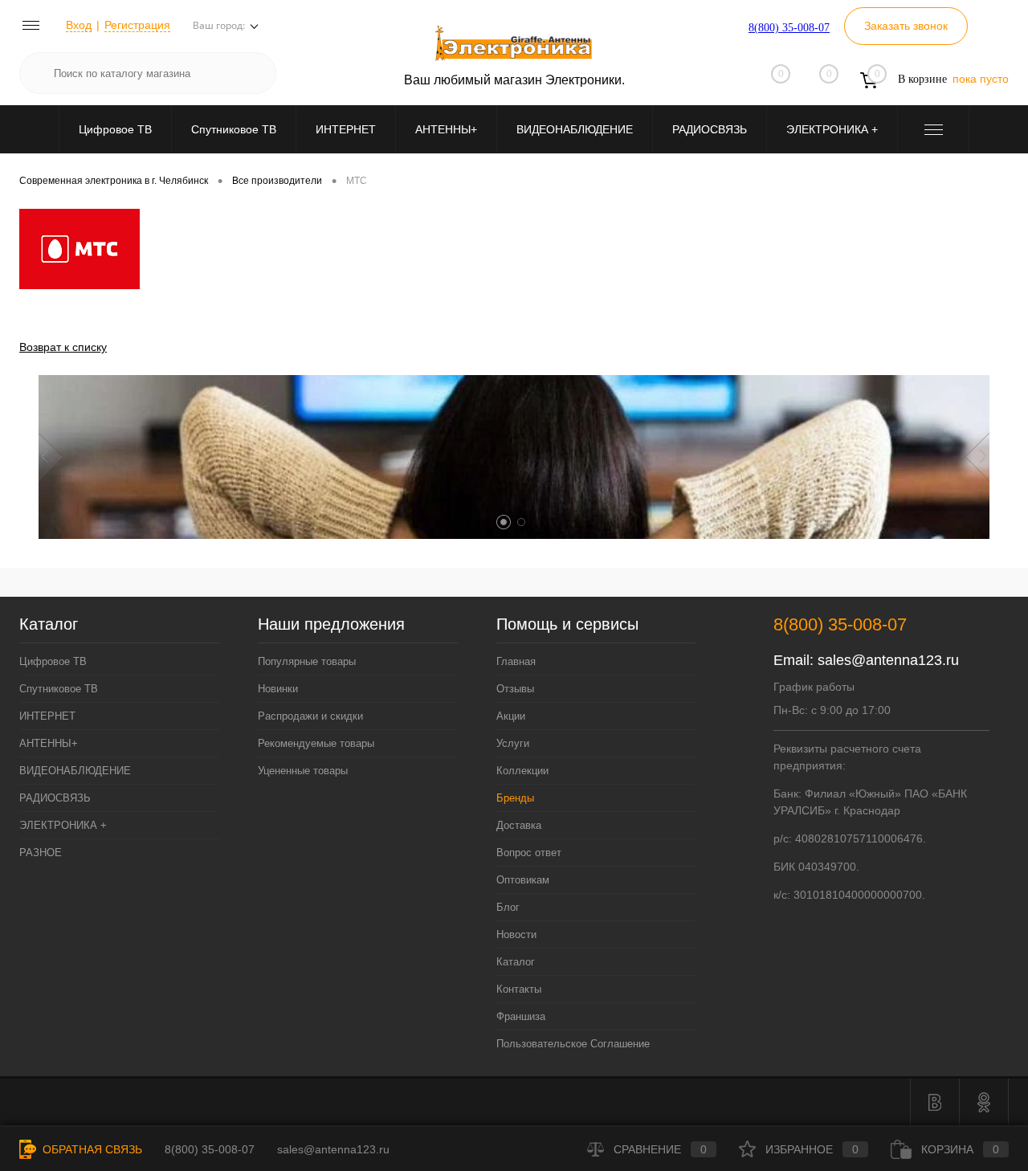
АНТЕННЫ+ (446, 129)
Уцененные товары (303, 771)
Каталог (515, 962)
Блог (508, 907)
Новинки (278, 689)
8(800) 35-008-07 (789, 28)
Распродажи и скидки (310, 716)
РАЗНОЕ (40, 853)
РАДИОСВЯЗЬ (709, 129)
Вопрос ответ (528, 853)
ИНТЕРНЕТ (346, 129)
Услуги (512, 743)
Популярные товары (307, 661)
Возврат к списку (63, 347)
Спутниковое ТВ (233, 129)
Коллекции (522, 771)
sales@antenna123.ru (888, 660)
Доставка (518, 825)
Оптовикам (522, 880)
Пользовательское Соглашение (573, 1044)
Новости (516, 934)
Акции (510, 716)
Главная (516, 661)
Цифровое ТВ (115, 129)
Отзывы (515, 689)
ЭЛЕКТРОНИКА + (832, 129)
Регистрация (137, 24)
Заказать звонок (906, 25)
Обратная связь (90, 1149)
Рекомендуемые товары (316, 743)
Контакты (518, 989)
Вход (79, 24)
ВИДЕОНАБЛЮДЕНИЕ (574, 129)
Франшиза (520, 1016)
